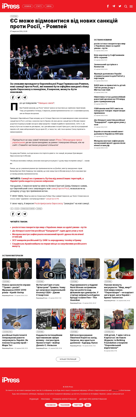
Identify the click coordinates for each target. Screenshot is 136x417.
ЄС (12, 208)
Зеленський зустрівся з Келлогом (106, 65)
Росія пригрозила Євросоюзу (48, 203)
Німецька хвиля (45, 103)
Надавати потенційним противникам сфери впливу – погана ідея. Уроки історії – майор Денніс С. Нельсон (49, 340)
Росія (17, 208)
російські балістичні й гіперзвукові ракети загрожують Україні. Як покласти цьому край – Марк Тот (15, 340)
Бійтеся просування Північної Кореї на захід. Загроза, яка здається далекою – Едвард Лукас (84, 339)
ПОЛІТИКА (14, 16)
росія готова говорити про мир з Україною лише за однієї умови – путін (49, 227)
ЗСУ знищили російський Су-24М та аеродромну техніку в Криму (46, 240)
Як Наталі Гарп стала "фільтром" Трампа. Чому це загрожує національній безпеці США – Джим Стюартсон (50, 290)
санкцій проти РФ (52, 199)
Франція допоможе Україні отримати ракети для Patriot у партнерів (109, 76)
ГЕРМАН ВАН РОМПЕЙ (27, 208)
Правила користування (65, 399)
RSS (87, 405)
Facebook (51, 405)
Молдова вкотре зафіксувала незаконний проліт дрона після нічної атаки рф (109, 143)
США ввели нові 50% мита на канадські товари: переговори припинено (109, 110)
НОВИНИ (27, 6)
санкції (39, 208)
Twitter (78, 405)
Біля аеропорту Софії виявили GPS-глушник (109, 56)
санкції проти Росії (60, 188)
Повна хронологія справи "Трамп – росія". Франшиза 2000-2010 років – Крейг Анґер (16, 289)
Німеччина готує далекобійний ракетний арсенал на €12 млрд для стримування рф (109, 99)
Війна (49, 6)
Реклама (45, 399)
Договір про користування (93, 399)
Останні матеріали (12, 255)
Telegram (64, 405)
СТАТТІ (39, 6)
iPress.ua (115, 390)
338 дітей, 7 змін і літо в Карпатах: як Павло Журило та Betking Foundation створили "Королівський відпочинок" (117, 341)
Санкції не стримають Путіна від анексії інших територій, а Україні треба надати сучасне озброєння (47, 179)
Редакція (33, 399)
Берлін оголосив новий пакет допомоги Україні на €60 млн (108, 132)
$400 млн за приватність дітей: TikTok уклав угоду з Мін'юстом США (110, 87)
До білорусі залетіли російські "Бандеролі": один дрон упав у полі (47, 231)
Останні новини (103, 40)
